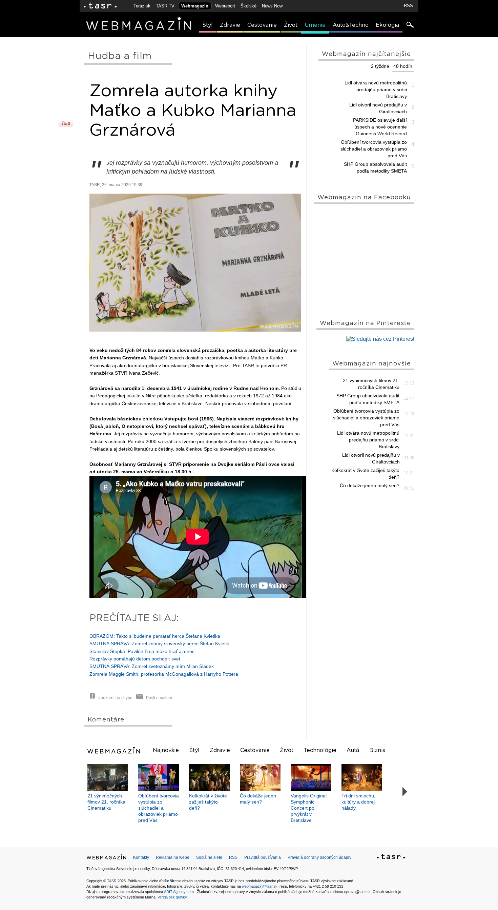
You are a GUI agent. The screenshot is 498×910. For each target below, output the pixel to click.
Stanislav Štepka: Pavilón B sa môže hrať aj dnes (141, 651)
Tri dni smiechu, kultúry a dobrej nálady (358, 802)
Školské (248, 5)
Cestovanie (262, 25)
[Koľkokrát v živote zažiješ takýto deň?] (209, 777)
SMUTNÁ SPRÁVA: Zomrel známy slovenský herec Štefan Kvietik (159, 643)
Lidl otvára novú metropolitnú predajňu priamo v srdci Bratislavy (376, 89)
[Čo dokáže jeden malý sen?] (260, 777)
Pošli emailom (159, 697)
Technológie (320, 750)
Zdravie (230, 25)
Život (290, 25)
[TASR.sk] (100, 6)
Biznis (377, 750)
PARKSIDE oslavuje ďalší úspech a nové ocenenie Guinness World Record (380, 126)
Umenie (315, 25)
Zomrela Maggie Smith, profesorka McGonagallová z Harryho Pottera (163, 674)
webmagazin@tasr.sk (259, 886)
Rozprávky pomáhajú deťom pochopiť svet (134, 658)
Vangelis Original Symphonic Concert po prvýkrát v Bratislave (309, 808)
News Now (272, 5)
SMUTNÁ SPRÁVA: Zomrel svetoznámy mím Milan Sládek (151, 666)
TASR (112, 881)
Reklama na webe (172, 857)
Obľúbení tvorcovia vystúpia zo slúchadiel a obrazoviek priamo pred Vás (373, 148)
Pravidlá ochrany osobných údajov (319, 857)
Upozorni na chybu (115, 697)
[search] (409, 25)
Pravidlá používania (262, 857)
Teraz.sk (141, 5)
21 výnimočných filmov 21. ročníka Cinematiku (371, 384)
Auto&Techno (351, 25)
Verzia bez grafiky (172, 897)
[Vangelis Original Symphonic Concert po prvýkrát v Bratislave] (311, 777)
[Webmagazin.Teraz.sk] (106, 858)
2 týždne (380, 66)
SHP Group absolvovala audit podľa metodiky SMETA (375, 167)
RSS (408, 5)
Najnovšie (166, 750)
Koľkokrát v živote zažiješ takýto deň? (365, 474)
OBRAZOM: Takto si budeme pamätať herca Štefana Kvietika (154, 636)
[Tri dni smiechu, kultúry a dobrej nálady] (361, 777)
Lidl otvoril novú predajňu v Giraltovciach (378, 108)
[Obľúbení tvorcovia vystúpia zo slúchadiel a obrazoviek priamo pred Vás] (158, 777)
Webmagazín (194, 5)
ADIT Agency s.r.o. (179, 892)
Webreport (225, 5)
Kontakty (141, 857)
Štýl (207, 25)
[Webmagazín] (114, 750)
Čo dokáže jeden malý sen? (369, 485)
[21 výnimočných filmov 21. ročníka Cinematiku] (107, 777)
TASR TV (165, 5)
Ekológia (387, 25)
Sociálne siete (209, 857)
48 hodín (402, 66)
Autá (353, 750)
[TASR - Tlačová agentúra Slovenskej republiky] (391, 857)
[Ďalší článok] (405, 792)
